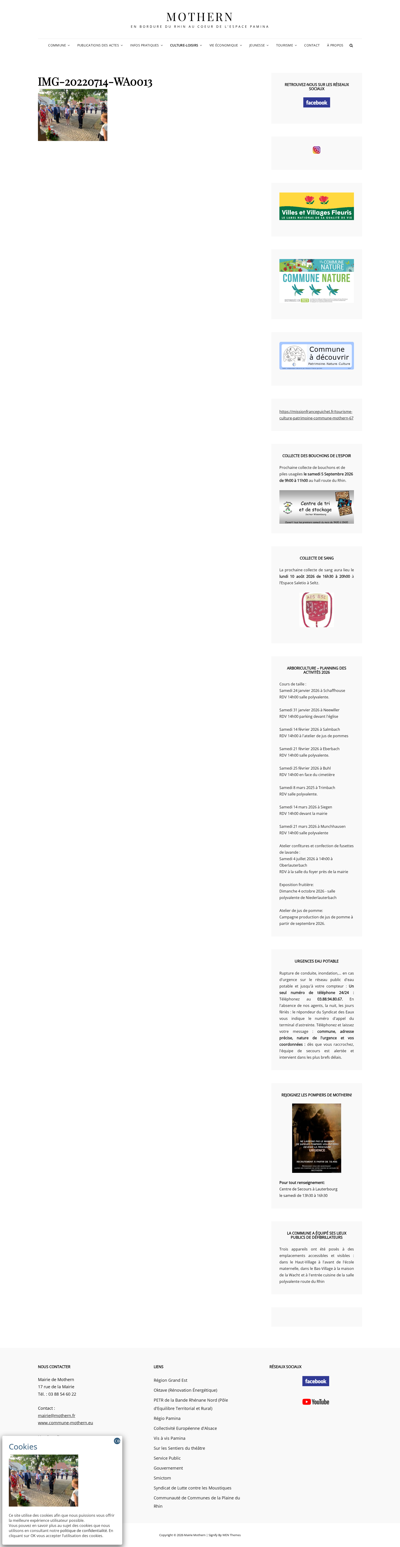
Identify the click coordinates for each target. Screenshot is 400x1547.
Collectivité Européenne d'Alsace (185, 1428)
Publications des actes (98, 45)
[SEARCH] (351, 45)
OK (117, 1440)
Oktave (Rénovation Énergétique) (185, 1390)
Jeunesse (257, 45)
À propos (335, 45)
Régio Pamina (167, 1418)
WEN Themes (231, 1535)
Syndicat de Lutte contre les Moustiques (192, 1488)
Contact (312, 45)
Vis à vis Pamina (169, 1438)
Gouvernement (168, 1468)
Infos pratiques (144, 45)
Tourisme (284, 45)
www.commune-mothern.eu (65, 1422)
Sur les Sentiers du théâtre (179, 1448)
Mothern (200, 16)
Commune (57, 45)
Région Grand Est (170, 1380)
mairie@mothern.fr (56, 1415)
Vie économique (223, 45)
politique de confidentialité (83, 1530)
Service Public (167, 1458)
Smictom (162, 1478)
